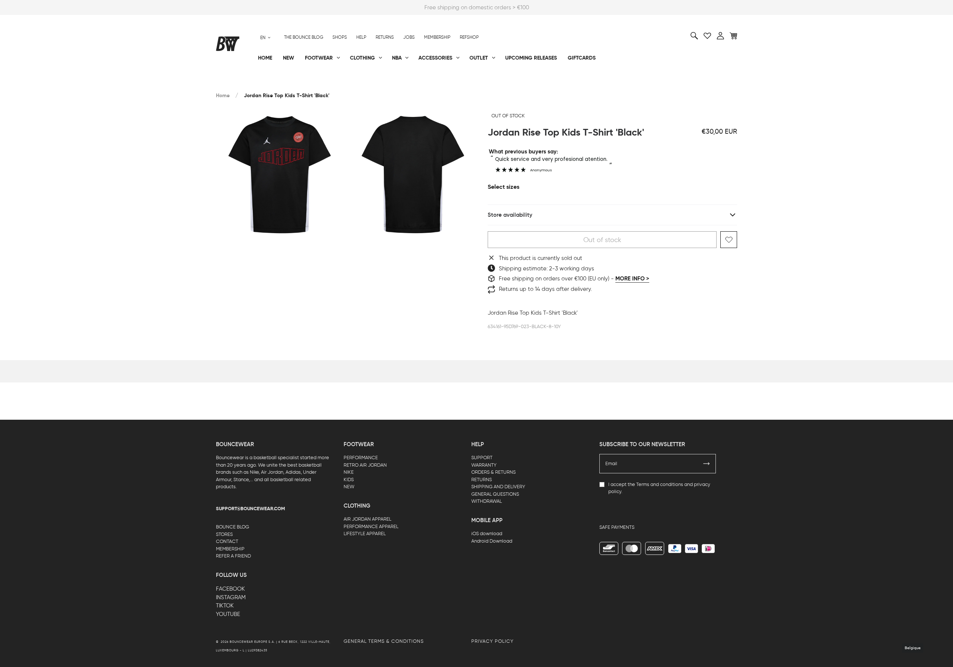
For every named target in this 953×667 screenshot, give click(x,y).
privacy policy (492, 641)
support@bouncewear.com (250, 509)
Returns (385, 37)
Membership (437, 37)
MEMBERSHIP (230, 549)
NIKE (349, 472)
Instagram (231, 597)
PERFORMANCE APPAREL (371, 526)
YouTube (228, 614)
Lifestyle (402, 82)
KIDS (349, 479)
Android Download (491, 541)
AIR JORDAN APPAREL (367, 519)
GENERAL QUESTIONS (495, 494)
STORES (224, 534)
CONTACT (227, 541)
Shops (339, 37)
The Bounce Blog (303, 37)
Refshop (469, 37)
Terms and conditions (659, 484)
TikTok (225, 605)
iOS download (486, 533)
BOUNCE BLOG (232, 527)
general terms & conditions (384, 641)
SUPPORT (482, 457)
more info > (632, 278)
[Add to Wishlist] (728, 239)
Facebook (230, 588)
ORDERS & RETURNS (493, 472)
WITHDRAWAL (486, 501)
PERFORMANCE (361, 457)
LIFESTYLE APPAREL (365, 533)
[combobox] (265, 37)
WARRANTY (484, 465)
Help (361, 37)
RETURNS (481, 479)
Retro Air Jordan (327, 82)
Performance (234, 82)
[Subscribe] (706, 463)
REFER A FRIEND (233, 556)
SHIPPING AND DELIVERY (498, 486)
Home (223, 95)
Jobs (409, 37)
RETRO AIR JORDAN (365, 465)
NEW (349, 486)
